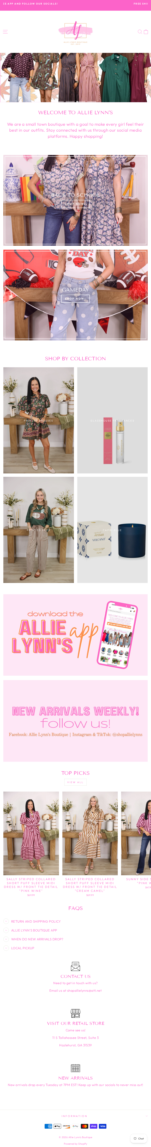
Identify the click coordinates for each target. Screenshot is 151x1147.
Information (75, 1116)
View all (75, 782)
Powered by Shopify (75, 1143)
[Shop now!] (75, 200)
